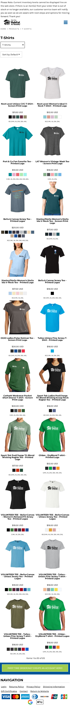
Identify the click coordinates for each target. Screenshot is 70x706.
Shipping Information (54, 686)
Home (3, 29)
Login (3, 686)
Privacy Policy (33, 686)
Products (14, 29)
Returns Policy (16, 686)
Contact (24, 691)
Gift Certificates (9, 691)
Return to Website (39, 691)
